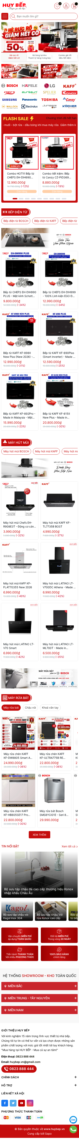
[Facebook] (4, 1103)
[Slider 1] (39, 36)
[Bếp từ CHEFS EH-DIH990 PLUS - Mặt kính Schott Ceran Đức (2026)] (19, 269)
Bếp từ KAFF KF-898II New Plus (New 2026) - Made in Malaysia (18, 355)
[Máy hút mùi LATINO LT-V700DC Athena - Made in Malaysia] (59, 560)
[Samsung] (9, 99)
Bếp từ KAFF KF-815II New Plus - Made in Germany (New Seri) (56, 415)
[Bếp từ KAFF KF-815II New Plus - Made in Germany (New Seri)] (59, 391)
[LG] (49, 85)
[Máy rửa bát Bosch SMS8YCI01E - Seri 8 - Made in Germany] (54, 790)
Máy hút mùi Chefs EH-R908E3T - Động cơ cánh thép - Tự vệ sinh (19, 524)
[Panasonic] (29, 99)
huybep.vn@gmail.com (25, 1061)
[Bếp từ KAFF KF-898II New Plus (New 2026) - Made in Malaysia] (19, 330)
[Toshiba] (49, 99)
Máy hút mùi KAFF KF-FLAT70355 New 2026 (17, 585)
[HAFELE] (29, 85)
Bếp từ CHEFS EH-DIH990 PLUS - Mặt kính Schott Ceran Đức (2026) (19, 294)
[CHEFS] (9, 92)
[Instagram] (30, 1103)
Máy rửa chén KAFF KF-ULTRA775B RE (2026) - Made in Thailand (52, 756)
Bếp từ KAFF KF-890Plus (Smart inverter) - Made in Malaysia (59, 355)
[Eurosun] (29, 92)
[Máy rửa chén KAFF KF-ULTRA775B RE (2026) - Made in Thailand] (54, 733)
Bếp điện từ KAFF (45, 220)
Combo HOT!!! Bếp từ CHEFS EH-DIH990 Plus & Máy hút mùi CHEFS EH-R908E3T (20, 175)
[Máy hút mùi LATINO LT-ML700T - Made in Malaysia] (59, 621)
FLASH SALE (16, 118)
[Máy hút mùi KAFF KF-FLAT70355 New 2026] (19, 560)
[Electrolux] (29, 106)
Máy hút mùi (18, 442)
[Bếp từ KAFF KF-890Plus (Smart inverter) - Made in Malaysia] (59, 330)
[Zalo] (73, 1120)
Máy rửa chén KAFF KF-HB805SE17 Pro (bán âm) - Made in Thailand (16, 813)
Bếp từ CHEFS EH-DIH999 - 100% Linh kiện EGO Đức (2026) (59, 294)
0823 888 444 (25, 1056)
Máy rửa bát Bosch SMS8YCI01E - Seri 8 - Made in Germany (54, 813)
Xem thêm (39, 834)
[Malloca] (9, 106)
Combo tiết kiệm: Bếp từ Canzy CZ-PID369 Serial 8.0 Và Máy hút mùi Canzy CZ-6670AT (56, 175)
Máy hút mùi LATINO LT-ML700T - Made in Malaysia (58, 646)
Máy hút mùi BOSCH (16, 451)
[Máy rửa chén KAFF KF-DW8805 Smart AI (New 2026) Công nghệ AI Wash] (18, 733)
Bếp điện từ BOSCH (15, 220)
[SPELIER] (49, 92)
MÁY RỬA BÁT (18, 698)
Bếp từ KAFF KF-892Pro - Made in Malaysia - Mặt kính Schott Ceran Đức (19, 415)
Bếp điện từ (17, 212)
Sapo (48, 1133)
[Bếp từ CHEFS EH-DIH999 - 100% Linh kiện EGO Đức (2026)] (59, 269)
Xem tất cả (69, 846)
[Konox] (70, 92)
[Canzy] (70, 99)
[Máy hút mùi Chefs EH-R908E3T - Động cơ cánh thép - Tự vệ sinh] (19, 500)
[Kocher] (70, 106)
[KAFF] (70, 85)
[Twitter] (13, 1103)
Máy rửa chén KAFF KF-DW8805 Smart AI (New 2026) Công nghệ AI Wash (17, 756)
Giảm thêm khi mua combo (57, 124)
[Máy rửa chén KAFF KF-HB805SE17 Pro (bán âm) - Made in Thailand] (18, 790)
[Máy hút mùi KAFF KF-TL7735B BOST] (59, 500)
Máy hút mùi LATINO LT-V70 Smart (18, 646)
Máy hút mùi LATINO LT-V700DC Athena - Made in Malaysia (59, 585)
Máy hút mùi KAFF (46, 451)
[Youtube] (21, 1103)
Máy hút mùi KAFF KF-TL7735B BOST (57, 524)
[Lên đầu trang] (73, 1110)
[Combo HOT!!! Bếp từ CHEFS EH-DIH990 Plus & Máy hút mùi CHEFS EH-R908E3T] (22, 153)
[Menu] (4, 16)
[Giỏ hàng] (74, 6)
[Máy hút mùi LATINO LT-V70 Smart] (19, 621)
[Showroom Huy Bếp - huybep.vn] (14, 6)
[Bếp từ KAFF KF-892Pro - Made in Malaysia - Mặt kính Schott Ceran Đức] (19, 391)
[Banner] (19, 71)
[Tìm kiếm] (14, 16)
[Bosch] (9, 85)
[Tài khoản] (66, 6)
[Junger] (49, 106)
